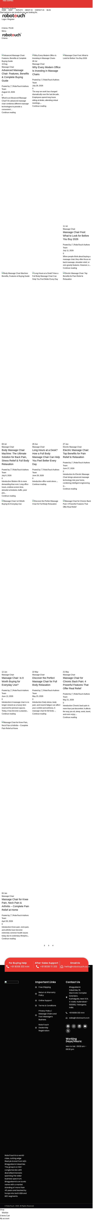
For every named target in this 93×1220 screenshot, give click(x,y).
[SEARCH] (90, 8)
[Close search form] (3, 3)
